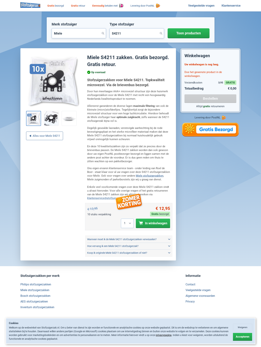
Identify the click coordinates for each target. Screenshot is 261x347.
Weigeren (242, 327)
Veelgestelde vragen (201, 5)
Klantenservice (231, 5)
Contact (190, 284)
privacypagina (164, 335)
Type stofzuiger (122, 24)
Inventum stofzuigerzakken (37, 307)
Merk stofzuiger (64, 24)
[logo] (30, 5)
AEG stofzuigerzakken (34, 301)
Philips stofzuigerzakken (35, 284)
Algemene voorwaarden (200, 296)
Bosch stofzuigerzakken (35, 296)
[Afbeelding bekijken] (33, 118)
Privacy (190, 301)
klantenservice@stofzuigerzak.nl (106, 198)
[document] (130, 331)
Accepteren (242, 336)
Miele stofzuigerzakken (149, 175)
